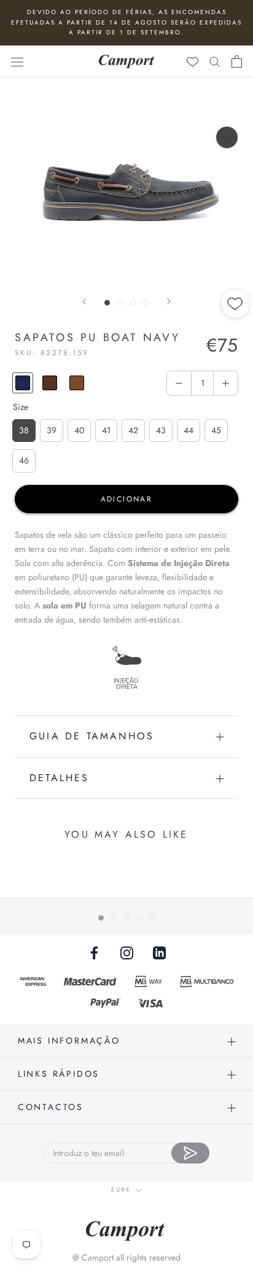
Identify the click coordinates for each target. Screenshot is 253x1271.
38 (24, 430)
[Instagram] (126, 952)
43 (161, 430)
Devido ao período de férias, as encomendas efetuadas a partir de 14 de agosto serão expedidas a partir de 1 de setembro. (126, 22)
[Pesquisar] (214, 61)
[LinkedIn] (159, 952)
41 (106, 430)
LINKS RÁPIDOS (58, 1074)
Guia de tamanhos (91, 736)
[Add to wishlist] (236, 345)
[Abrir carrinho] (237, 61)
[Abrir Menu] (17, 61)
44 (188, 430)
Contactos (51, 1107)
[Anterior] (84, 301)
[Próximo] (169, 301)
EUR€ (121, 1189)
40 (79, 430)
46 (24, 460)
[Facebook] (94, 952)
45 (216, 430)
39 (51, 430)
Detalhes (59, 778)
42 (133, 430)
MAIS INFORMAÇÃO (69, 1040)
